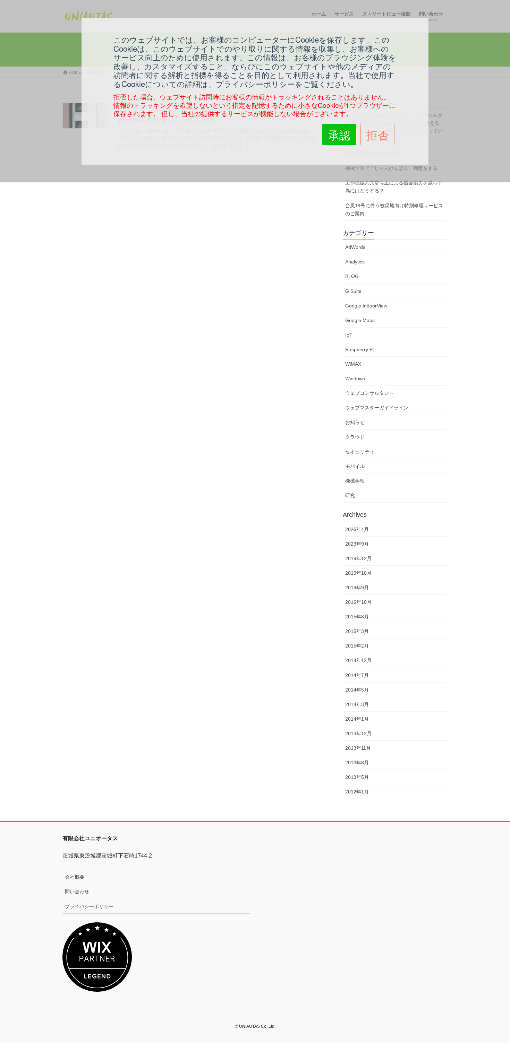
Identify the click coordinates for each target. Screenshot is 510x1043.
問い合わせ (77, 891)
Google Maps (360, 320)
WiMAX (353, 364)
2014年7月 (357, 675)
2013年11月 (358, 748)
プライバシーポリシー (89, 906)
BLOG (352, 276)
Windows (355, 378)
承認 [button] (339, 134)
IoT (348, 335)
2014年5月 (357, 690)
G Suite (353, 291)
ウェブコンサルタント (369, 393)
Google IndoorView (366, 305)
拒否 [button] (377, 134)
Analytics (355, 261)
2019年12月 (358, 558)
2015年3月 (357, 631)
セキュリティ (359, 451)
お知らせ (355, 422)
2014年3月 (357, 704)
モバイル (355, 466)
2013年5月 (357, 777)
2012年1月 (357, 791)
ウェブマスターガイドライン (376, 407)
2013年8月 (357, 762)
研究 (350, 495)
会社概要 (74, 877)
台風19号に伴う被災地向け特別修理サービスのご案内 (394, 209)
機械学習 (355, 481)
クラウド (355, 437)
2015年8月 (357, 616)
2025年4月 (357, 529)
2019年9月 (357, 587)
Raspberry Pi (359, 349)
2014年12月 (358, 660)
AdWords (355, 247)
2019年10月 (358, 573)
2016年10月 (358, 602)
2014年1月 (357, 719)
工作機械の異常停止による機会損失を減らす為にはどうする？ (393, 186)
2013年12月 (358, 733)
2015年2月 (357, 646)
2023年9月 (357, 544)
